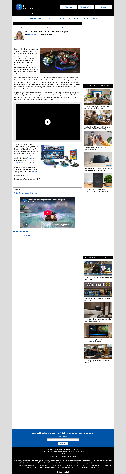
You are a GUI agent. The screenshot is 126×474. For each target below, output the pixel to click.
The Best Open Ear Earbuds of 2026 (85, 19)
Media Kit (45, 451)
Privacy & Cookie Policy (68, 456)
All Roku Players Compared (46, 19)
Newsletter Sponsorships (58, 451)
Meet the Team (64, 449)
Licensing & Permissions (76, 451)
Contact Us (74, 449)
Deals (103, 7)
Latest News (39, 14)
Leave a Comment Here (21, 235)
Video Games (19, 193)
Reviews (68, 7)
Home (16, 14)
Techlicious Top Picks (54, 14)
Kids (31, 193)
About (56, 449)
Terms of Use (54, 456)
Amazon (17, 156)
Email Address (63, 437)
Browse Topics (26, 14)
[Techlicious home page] (28, 9)
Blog (35, 193)
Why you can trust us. (67, 28)
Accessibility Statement (63, 454)
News (27, 193)
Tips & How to (86, 7)
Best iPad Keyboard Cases (65, 19)
